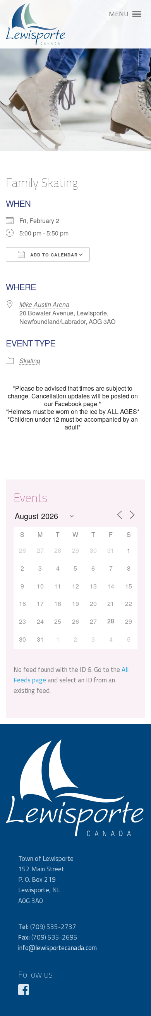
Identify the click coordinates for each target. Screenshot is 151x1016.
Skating (29, 360)
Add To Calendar (53, 255)
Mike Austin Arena (44, 304)
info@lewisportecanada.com (57, 948)
